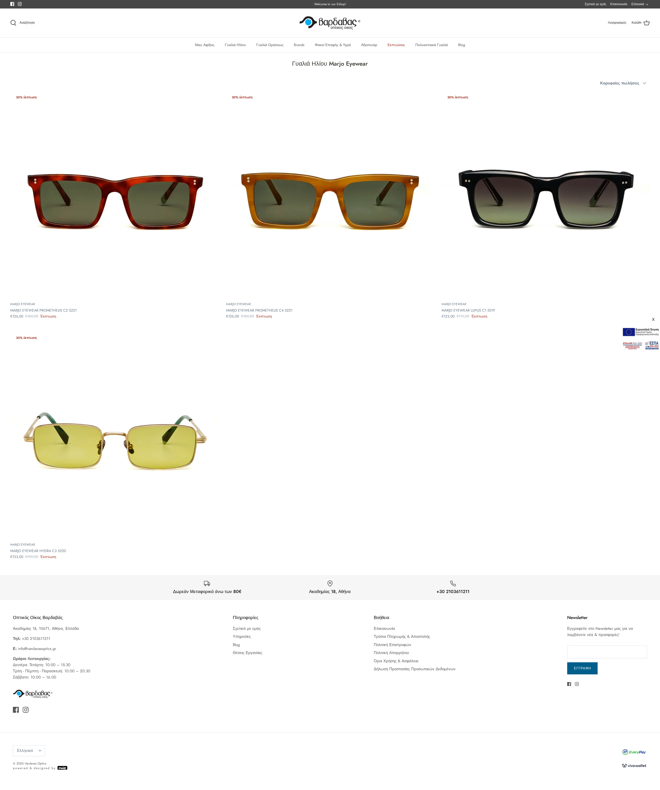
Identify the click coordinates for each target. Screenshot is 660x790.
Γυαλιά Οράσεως (270, 44)
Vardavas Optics (35, 763)
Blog (461, 44)
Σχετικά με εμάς (595, 4)
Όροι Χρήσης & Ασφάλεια (396, 661)
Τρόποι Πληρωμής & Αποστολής (402, 636)
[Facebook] (12, 4)
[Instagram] (20, 4)
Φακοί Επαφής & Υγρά (333, 44)
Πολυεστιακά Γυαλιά (431, 44)
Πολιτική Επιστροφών (392, 645)
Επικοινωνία (618, 4)
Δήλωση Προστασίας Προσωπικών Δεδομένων (415, 669)
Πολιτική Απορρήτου (391, 653)
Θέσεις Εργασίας (247, 653)
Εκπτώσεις (396, 44)
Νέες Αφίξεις (204, 44)
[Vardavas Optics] (330, 23)
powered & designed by (35, 768)
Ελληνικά (637, 4)
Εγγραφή (582, 668)
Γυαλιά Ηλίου (235, 44)
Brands (299, 44)
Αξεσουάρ (369, 44)
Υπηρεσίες (242, 636)
